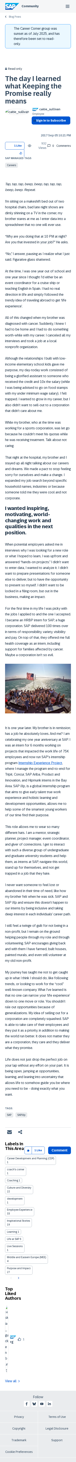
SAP (9, 1114)
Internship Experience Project (40, 763)
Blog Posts (15, 16)
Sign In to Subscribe (51, 120)
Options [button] (34, 128)
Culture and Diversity (19, 1187)
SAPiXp (21, 1114)
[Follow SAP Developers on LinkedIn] (49, 1404)
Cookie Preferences (19, 1452)
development (15, 1198)
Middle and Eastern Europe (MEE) (26, 1257)
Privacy (19, 1417)
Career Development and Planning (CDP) (30, 1158)
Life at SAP (13, 1239)
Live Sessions (15, 1246)
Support (57, 1440)
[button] (21, 153)
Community (30, 6)
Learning (12, 1231)
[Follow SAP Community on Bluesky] (34, 1404)
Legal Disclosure (57, 1428)
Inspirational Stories (18, 1220)
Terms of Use (57, 1417)
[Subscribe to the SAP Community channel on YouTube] (41, 1404)
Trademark (18, 1440)
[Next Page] (18, 1278)
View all (10, 1381)
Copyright (19, 1428)
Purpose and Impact (19, 1268)
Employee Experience (19, 1209)
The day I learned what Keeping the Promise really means (33, 90)
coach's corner (15, 1169)
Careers (11, 165)
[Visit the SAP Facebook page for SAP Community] (26, 1404)
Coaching (12, 1180)
